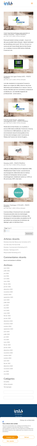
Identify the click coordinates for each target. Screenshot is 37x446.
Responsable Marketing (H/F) (12, 252)
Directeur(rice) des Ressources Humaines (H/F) (17, 242)
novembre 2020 (8, 368)
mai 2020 (6, 374)
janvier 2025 (7, 318)
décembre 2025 (8, 289)
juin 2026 (6, 273)
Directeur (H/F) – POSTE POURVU (14, 163)
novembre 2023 (8, 353)
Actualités (6, 381)
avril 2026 (6, 278)
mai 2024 (6, 339)
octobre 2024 (7, 326)
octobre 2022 (7, 358)
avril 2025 (6, 310)
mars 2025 (7, 313)
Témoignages (7, 387)
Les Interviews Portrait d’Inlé (12, 244)
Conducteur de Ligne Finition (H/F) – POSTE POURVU (17, 77)
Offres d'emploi (20, 36)
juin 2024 (6, 337)
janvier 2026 (7, 286)
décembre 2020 (8, 366)
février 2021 (7, 363)
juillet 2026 (7, 271)
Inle (7, 36)
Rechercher (29, 233)
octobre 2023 (7, 355)
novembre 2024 (8, 323)
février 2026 (7, 284)
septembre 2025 (8, 297)
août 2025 (6, 300)
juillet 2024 (7, 334)
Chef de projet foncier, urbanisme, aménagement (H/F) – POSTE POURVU (16, 120)
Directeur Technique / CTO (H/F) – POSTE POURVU (16, 205)
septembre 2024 (8, 329)
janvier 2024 (7, 347)
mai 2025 (6, 308)
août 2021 (6, 361)
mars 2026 (7, 281)
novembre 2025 (8, 292)
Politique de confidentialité (27, 420)
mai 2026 (6, 276)
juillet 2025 (7, 302)
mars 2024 (7, 342)
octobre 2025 (7, 294)
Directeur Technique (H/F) (11, 250)
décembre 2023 (8, 350)
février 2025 (7, 315)
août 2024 (6, 331)
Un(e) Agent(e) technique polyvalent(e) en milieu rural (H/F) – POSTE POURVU (17, 33)
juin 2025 (6, 305)
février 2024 (7, 345)
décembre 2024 (8, 321)
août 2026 (6, 268)
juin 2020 (6, 371)
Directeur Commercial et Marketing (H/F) (15, 247)
